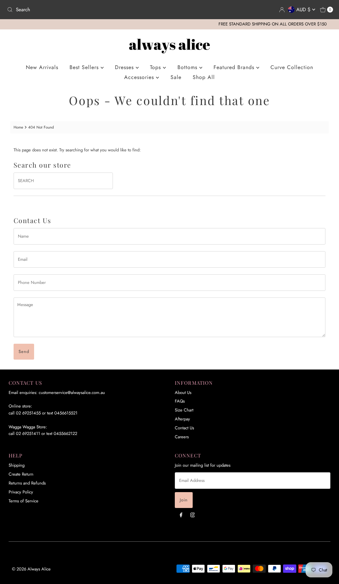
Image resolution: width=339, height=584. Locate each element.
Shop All (204, 77)
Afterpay (182, 419)
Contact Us (184, 428)
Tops (156, 67)
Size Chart (184, 410)
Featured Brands (235, 67)
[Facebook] (181, 514)
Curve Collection (291, 67)
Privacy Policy (21, 492)
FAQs (180, 401)
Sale (175, 77)
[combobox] (85, 9)
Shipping (16, 465)
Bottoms (188, 67)
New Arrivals (42, 67)
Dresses (125, 67)
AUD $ (304, 9)
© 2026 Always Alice (31, 569)
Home (18, 127)
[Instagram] (192, 514)
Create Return (21, 474)
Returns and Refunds (27, 483)
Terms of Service (23, 501)
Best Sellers (85, 67)
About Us (183, 392)
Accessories (140, 77)
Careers (182, 437)
